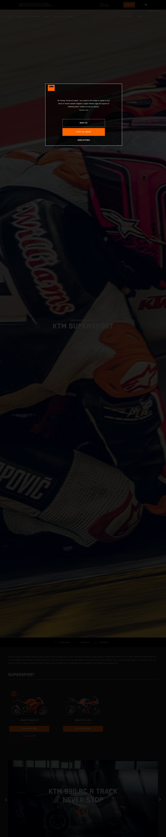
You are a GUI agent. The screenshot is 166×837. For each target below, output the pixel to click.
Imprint (86, 109)
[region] (83, 115)
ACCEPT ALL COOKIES (83, 131)
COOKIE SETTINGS (84, 140)
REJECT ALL (84, 123)
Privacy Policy (82, 109)
